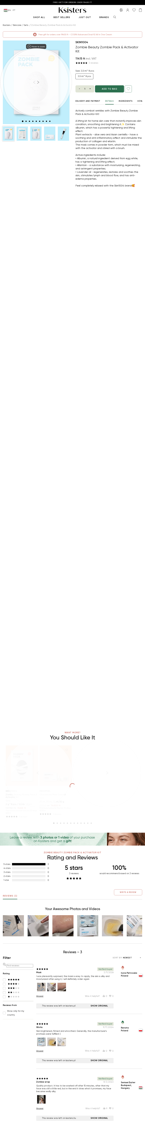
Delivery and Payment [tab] (87, 101)
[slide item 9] (50, 121)
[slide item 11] (88, 823)
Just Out (85, 17)
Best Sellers (62, 17)
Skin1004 (81, 42)
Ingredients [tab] (126, 101)
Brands (104, 17)
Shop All (39, 17)
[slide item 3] (29, 121)
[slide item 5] (36, 121)
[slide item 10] (84, 823)
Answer (39, 996)
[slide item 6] (40, 121)
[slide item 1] (23, 121)
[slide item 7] (43, 121)
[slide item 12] (91, 823)
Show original (99, 1005)
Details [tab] (109, 101)
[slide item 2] (26, 121)
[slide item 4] (33, 121)
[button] (8, 134)
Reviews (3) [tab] (10, 896)
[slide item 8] (46, 121)
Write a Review (128, 892)
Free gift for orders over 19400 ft (72, 2)
